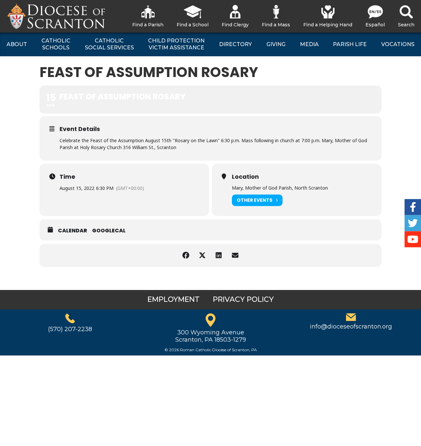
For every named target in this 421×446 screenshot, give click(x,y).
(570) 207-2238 (70, 329)
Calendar (72, 230)
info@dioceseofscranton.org (351, 326)
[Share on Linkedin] (218, 255)
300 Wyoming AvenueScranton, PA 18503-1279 (210, 336)
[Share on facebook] (186, 255)
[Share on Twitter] (202, 255)
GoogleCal (109, 230)
